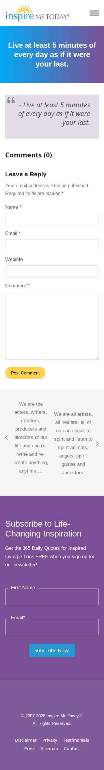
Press (29, 748)
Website (14, 259)
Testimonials (76, 740)
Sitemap (49, 748)
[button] (94, 13)
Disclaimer (26, 740)
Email (13, 233)
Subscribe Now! (52, 650)
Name (13, 207)
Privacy (49, 740)
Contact (72, 748)
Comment (17, 285)
